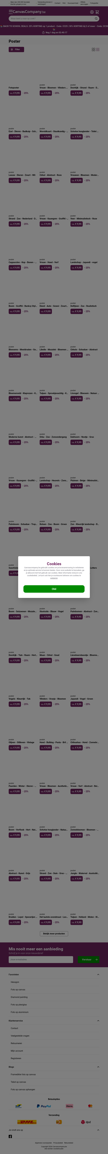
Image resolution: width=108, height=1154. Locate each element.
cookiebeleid (32, 575)
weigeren (54, 578)
